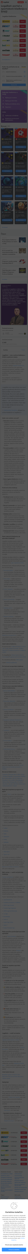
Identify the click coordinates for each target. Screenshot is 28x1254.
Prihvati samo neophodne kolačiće (14, 1245)
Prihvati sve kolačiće (14, 1249)
